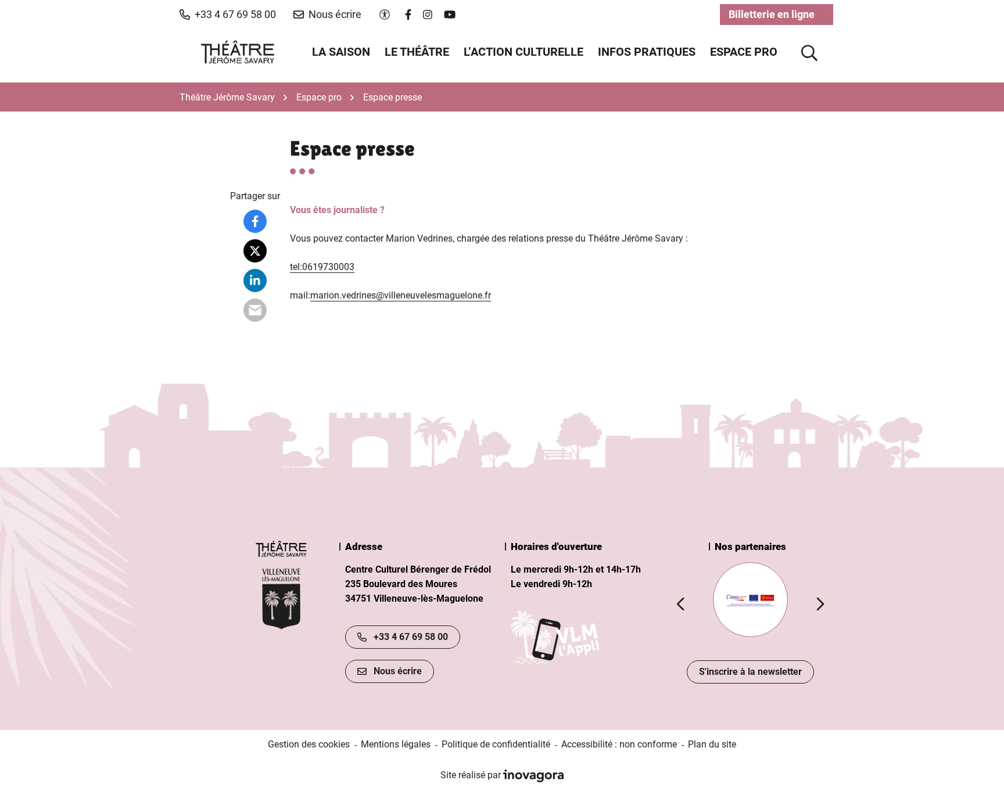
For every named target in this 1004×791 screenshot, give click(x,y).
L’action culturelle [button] (523, 52)
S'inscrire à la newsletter (750, 671)
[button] (228, 14)
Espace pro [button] (743, 52)
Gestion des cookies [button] (309, 744)
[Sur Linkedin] (255, 280)
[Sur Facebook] (255, 221)
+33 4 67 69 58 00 (411, 636)
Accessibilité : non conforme (619, 744)
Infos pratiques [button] (646, 52)
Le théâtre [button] (417, 52)
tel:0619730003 (322, 266)
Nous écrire (398, 671)
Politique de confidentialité (496, 744)
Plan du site (712, 744)
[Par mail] (255, 310)
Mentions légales (396, 744)
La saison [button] (341, 52)
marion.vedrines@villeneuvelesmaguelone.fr (400, 295)
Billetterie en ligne (781, 16)
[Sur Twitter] (255, 251)
